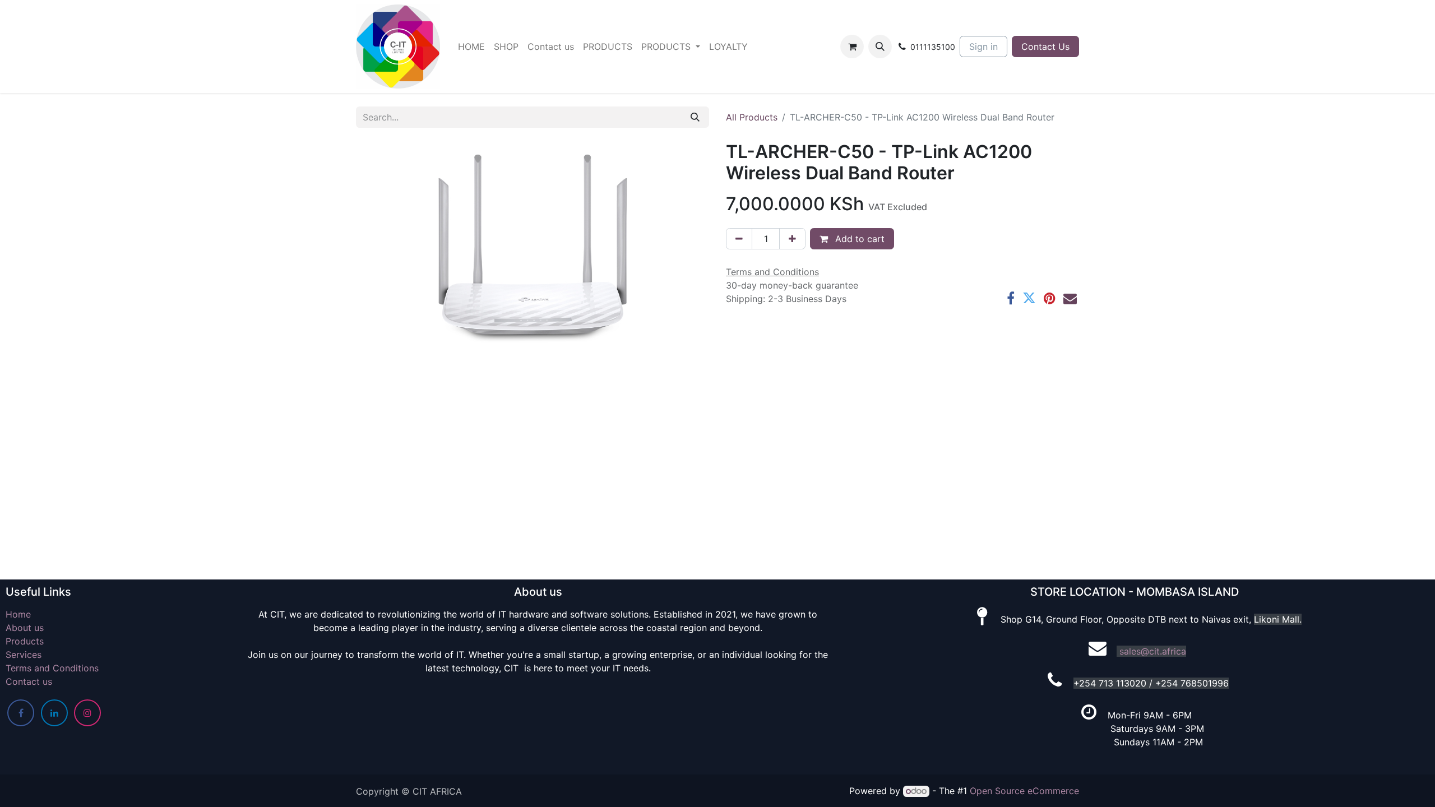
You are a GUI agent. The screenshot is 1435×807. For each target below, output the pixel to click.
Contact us (29, 681)
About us (25, 627)
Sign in (983, 46)
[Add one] (792, 238)
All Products (751, 117)
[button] (880, 46)
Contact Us (1045, 46)
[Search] (695, 117)
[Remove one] (739, 238)
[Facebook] (1011, 298)
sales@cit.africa (1152, 651)
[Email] (1070, 298)
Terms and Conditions (52, 668)
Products (25, 641)
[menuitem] (471, 46)
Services (23, 654)
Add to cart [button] (858, 238)
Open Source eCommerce (1024, 790)
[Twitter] (1029, 298)
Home (18, 614)
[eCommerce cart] (852, 46)
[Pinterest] (1050, 298)
